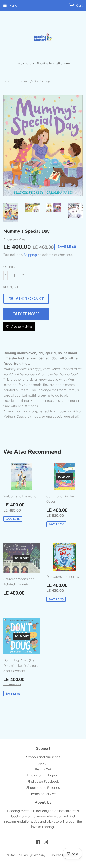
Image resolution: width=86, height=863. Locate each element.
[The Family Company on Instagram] (46, 842)
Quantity (9, 267)
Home (7, 81)
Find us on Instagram (43, 775)
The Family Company (31, 855)
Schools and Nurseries (43, 757)
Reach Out (43, 769)
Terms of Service (43, 794)
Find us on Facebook (43, 781)
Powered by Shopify (63, 855)
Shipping (30, 255)
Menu (13, 5)
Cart (79, 5)
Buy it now (26, 314)
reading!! (48, 827)
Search (43, 763)
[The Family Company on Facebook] (38, 842)
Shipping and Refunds (43, 788)
